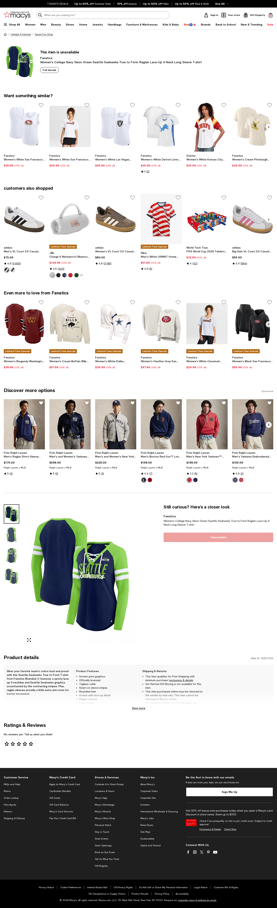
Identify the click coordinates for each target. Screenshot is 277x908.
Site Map (145, 832)
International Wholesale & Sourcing (159, 811)
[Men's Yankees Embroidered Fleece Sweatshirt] (252, 424)
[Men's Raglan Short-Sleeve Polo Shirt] (24, 424)
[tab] (11, 514)
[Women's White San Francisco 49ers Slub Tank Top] (24, 126)
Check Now (230, 829)
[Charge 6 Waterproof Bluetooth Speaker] (69, 219)
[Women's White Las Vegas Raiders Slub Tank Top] (115, 126)
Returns (150, 706)
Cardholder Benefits (60, 791)
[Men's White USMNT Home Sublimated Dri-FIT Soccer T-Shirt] (161, 219)
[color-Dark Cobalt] (144, 480)
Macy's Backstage (104, 804)
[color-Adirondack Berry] (189, 480)
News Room (146, 825)
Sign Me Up (229, 791)
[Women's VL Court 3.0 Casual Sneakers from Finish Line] (115, 219)
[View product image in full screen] (29, 640)
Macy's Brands (103, 811)
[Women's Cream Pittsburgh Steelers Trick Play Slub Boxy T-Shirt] (252, 126)
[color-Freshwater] (235, 480)
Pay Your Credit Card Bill (62, 818)
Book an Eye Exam (105, 852)
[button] (70, 574)
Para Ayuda (10, 804)
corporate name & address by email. (197, 900)
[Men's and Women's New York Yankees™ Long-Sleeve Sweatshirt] (115, 424)
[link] (24, 160)
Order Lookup (11, 798)
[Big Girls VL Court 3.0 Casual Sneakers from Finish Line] (252, 219)
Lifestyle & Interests (21, 34)
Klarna (7, 791)
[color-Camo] (76, 275)
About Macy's (147, 784)
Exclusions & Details (210, 829)
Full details (49, 70)
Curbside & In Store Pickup (109, 784)
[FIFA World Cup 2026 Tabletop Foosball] (206, 219)
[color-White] (52, 275)
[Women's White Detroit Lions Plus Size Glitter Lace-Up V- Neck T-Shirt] (161, 126)
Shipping (186, 702)
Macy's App (101, 798)
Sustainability (147, 838)
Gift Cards (54, 798)
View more (138, 708)
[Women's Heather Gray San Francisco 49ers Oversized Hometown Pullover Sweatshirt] (161, 324)
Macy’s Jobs (147, 818)
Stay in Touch (102, 832)
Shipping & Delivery (14, 818)
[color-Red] (70, 275)
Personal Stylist (103, 825)
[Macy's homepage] (5, 34)
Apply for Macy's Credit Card (64, 784)
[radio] (7, 270)
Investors (145, 804)
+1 (81, 275)
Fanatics (46, 58)
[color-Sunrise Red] (241, 480)
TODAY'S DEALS (57, 3)
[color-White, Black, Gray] (7, 270)
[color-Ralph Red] (150, 480)
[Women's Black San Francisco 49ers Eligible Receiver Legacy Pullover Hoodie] (252, 324)
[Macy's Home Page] (17, 15)
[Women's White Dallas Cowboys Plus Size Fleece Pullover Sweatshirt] (115, 324)
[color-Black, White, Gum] (13, 270)
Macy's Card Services (61, 811)
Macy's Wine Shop (105, 818)
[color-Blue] (64, 275)
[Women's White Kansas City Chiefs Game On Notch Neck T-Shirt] (206, 126)
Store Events (101, 838)
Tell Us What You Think (107, 859)
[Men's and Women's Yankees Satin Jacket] (69, 424)
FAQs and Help (12, 784)
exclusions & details (181, 680)
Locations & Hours (104, 791)
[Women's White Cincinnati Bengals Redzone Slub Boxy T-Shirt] (206, 324)
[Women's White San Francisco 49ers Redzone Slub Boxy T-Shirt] (69, 126)
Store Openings (103, 845)
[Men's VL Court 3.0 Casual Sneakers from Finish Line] (24, 219)
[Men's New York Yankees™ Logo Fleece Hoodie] (206, 424)
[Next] (269, 127)
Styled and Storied (150, 845)
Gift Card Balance (59, 804)
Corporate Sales (149, 791)
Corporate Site (148, 798)
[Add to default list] (41, 105)
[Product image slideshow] (80, 574)
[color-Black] (58, 275)
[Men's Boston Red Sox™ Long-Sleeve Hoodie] (161, 424)
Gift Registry (101, 866)
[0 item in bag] (270, 15)
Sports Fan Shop (44, 34)
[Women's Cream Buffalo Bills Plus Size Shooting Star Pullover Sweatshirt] (69, 324)
